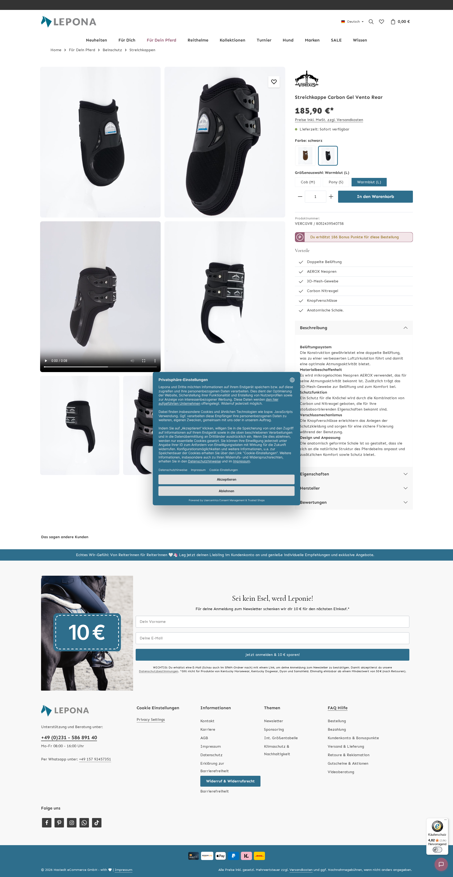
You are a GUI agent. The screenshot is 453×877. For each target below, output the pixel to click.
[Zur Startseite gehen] (68, 22)
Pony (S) (336, 182)
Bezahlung (337, 729)
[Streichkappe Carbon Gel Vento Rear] (100, 142)
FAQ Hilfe (338, 707)
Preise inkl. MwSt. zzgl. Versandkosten (329, 119)
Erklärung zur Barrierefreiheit (214, 767)
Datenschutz (211, 755)
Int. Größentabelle (281, 738)
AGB (204, 738)
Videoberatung (341, 772)
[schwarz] (328, 155)
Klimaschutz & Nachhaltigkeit (277, 750)
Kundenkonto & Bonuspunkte (353, 738)
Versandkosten (301, 870)
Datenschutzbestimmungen (158, 671)
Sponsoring (274, 729)
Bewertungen (313, 502)
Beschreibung (313, 327)
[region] (162, 271)
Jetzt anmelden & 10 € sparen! (273, 654)
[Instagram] (71, 822)
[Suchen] (371, 21)
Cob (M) (308, 182)
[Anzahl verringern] (300, 197)
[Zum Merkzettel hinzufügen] (274, 82)
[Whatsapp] (84, 822)
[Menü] (445, 821)
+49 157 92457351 (95, 759)
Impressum (210, 746)
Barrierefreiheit (214, 791)
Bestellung (337, 721)
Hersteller (310, 488)
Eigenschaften (314, 474)
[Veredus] (307, 78)
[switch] (437, 849)
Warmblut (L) (369, 182)
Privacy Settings (151, 719)
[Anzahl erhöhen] (331, 197)
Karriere (207, 729)
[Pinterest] (59, 822)
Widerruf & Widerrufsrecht (230, 781)
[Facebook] (46, 822)
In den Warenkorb (375, 196)
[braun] (305, 155)
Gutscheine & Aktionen (348, 763)
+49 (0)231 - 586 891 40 (69, 737)
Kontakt (207, 721)
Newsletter (273, 721)
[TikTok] (96, 822)
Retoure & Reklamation (348, 755)
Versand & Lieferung (346, 746)
